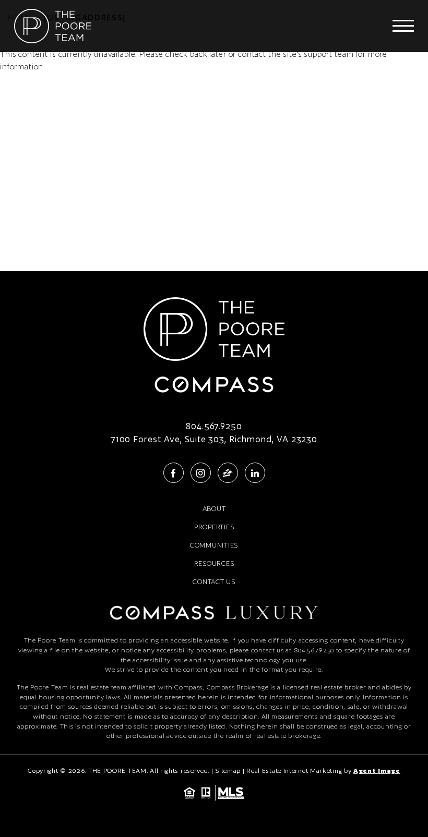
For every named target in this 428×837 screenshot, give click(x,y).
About (214, 509)
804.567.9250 (214, 426)
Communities (214, 545)
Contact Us (214, 582)
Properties (214, 527)
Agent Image (376, 770)
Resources (214, 563)
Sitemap (228, 770)
